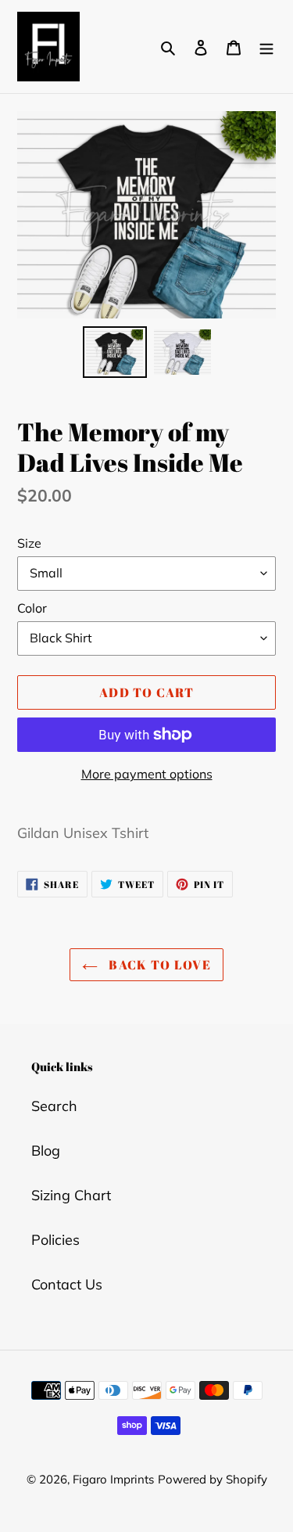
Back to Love (158, 964)
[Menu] (266, 46)
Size (29, 543)
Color (32, 608)
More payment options (147, 774)
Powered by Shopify (212, 1479)
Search (54, 1106)
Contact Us (66, 1284)
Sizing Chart (71, 1195)
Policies (55, 1240)
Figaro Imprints (113, 1479)
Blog (45, 1151)
